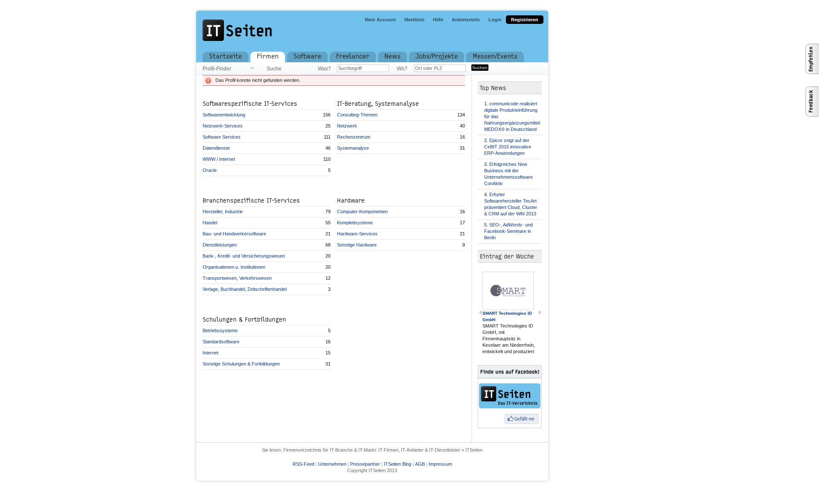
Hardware (351, 200)
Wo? (402, 69)
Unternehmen (332, 464)
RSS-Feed (303, 464)
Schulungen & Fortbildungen (244, 319)
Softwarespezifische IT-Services (250, 104)
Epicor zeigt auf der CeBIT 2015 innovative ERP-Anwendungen (507, 147)
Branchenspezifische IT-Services (251, 200)
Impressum (440, 464)
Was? (324, 69)
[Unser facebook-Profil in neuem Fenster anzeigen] (516, 396)
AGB (420, 464)
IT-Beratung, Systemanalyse (378, 104)
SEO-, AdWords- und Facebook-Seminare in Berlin (508, 231)
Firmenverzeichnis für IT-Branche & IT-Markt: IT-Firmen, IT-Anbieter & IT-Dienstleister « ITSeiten (382, 449)
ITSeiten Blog (397, 464)
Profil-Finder (217, 69)
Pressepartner (365, 464)
